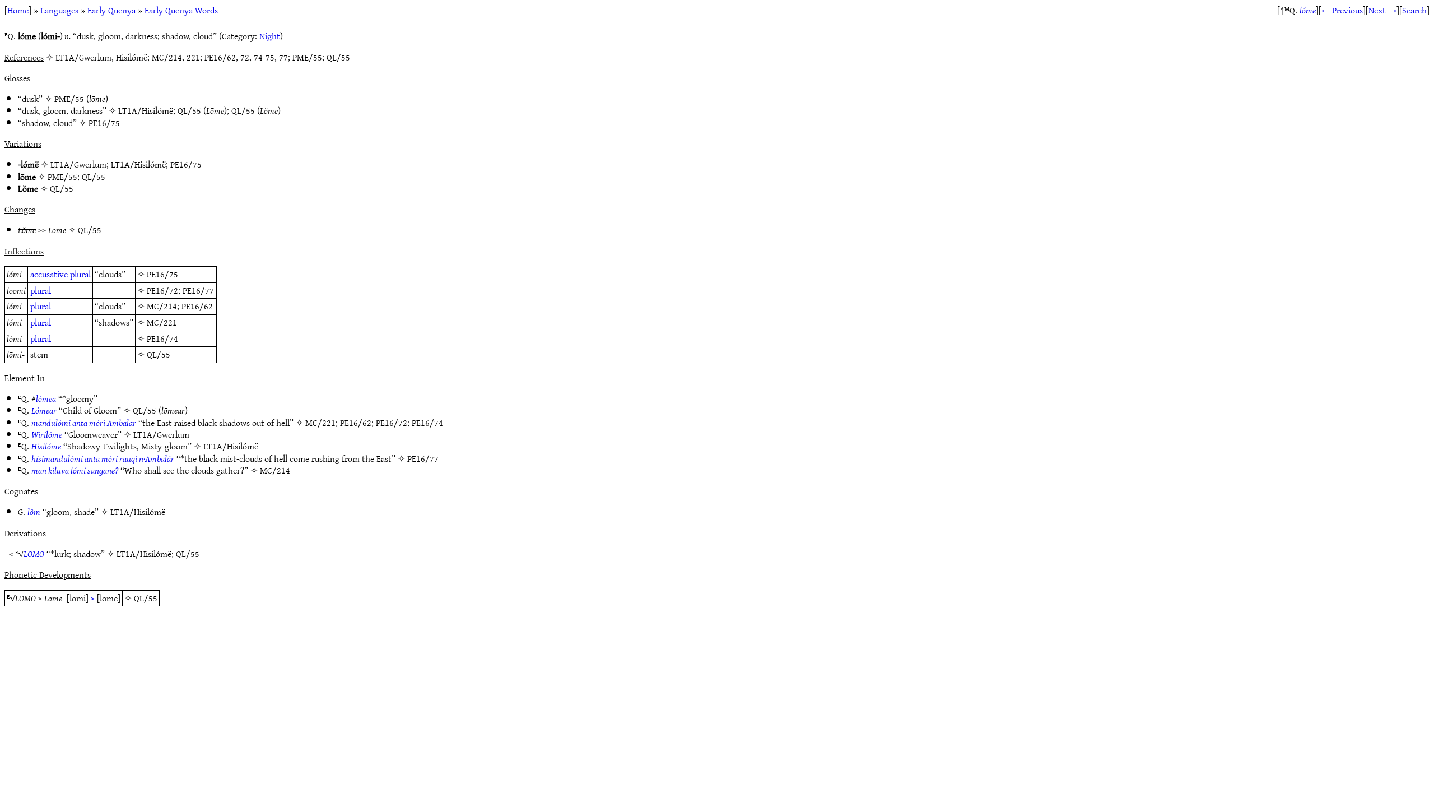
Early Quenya (111, 10)
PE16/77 (198, 290)
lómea (46, 398)
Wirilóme (46, 434)
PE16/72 (162, 290)
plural (80, 274)
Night (269, 36)
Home (18, 10)
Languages (59, 10)
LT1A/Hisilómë (145, 110)
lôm (33, 512)
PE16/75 (104, 123)
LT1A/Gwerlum (78, 164)
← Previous (1342, 10)
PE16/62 (197, 306)
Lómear (44, 410)
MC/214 (162, 306)
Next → (1382, 10)
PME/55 (69, 98)
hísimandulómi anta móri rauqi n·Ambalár (102, 458)
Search (1414, 10)
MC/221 (162, 322)
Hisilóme (46, 446)
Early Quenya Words (181, 10)
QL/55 (189, 110)
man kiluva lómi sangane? (74, 470)
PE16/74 (162, 338)
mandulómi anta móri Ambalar (83, 422)
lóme (1308, 10)
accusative (49, 274)
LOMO (34, 554)
